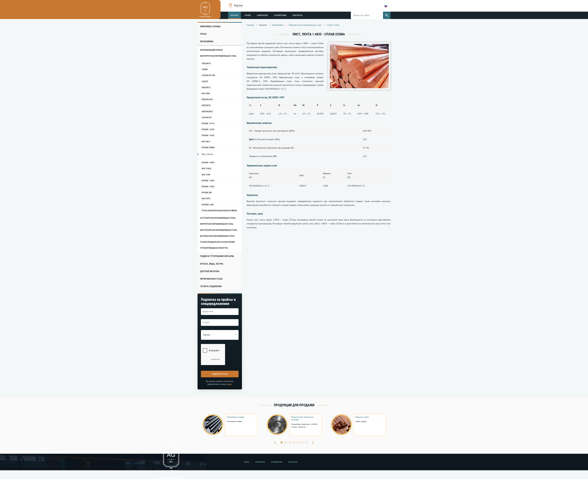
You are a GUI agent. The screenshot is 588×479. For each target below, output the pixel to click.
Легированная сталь (211, 278)
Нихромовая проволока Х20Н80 (302, 418)
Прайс (248, 15)
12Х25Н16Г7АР (208, 75)
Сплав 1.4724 (208, 129)
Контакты (298, 15)
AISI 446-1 (206, 141)
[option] (230, 424)
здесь (229, 384)
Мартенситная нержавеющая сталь (218, 230)
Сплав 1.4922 (208, 180)
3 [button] (290, 442)
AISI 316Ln (206, 168)
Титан (203, 34)
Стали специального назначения (217, 242)
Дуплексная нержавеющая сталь (217, 236)
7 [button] (306, 442)
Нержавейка (206, 41)
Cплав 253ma (208, 147)
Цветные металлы (209, 271)
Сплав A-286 (208, 204)
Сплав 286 (207, 192)
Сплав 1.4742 (208, 135)
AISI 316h (206, 174)
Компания (262, 15)
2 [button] (286, 442)
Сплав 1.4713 (208, 123)
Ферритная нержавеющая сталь (216, 224)
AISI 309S (206, 93)
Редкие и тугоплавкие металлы (217, 256)
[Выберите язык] (387, 6)
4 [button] (294, 442)
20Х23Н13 (206, 87)
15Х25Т (205, 81)
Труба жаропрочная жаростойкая (219, 210)
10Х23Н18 (206, 63)
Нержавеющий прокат (211, 50)
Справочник (280, 15)
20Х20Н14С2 (207, 99)
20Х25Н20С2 (207, 111)
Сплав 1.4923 (208, 186)
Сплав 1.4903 (208, 162)
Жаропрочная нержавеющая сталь (218, 56)
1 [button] (281, 442)
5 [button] (298, 442)
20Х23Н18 (206, 105)
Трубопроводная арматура (214, 248)
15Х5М (205, 69)
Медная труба (362, 417)
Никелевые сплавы (210, 26)
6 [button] (302, 442)
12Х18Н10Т (207, 117)
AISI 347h (206, 198)
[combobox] (238, 6)
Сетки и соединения (211, 286)
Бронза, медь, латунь (211, 263)
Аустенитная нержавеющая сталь (218, 218)
